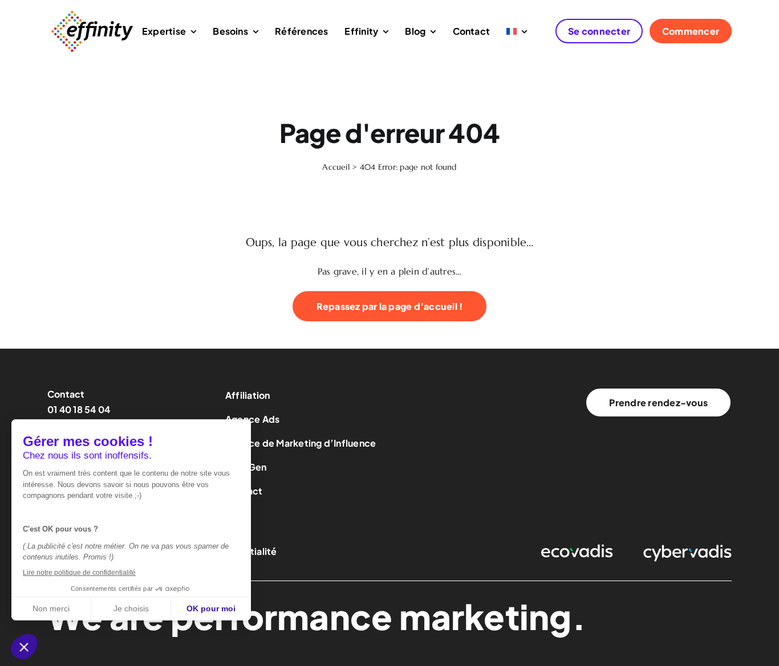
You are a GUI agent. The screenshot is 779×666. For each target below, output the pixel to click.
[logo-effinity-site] (91, 13)
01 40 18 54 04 (78, 409)
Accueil (336, 167)
